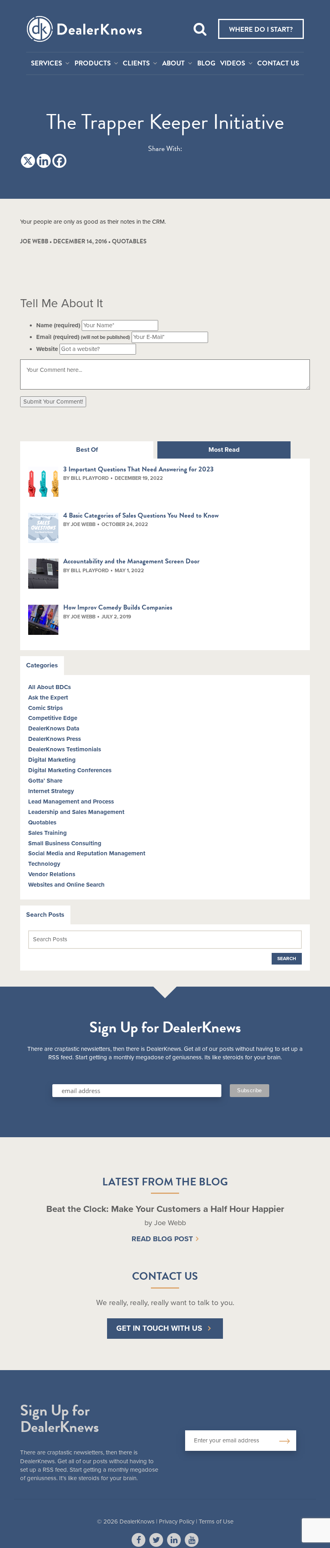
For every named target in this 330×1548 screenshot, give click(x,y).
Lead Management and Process (71, 801)
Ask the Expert (48, 697)
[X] (28, 161)
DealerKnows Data (53, 728)
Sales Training (47, 832)
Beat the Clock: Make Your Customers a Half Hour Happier (165, 1208)
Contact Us (278, 63)
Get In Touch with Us (159, 1328)
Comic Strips (45, 708)
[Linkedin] (44, 161)
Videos (232, 63)
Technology (44, 863)
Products (92, 63)
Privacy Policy (176, 1521)
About (173, 63)
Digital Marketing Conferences (69, 770)
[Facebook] (59, 161)
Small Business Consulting (64, 843)
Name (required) (58, 325)
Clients (136, 63)
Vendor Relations (51, 874)
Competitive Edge (52, 718)
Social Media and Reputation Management (86, 853)
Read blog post (162, 1238)
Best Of (87, 450)
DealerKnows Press (54, 738)
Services (46, 63)
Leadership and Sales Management (76, 812)
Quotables (129, 241)
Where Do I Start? (261, 29)
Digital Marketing (52, 759)
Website (47, 349)
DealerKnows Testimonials (64, 749)
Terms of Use (216, 1521)
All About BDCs (49, 687)
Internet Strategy (51, 791)
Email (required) (83, 337)
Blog (206, 63)
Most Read (223, 450)
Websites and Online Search (66, 884)
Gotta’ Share (45, 780)
